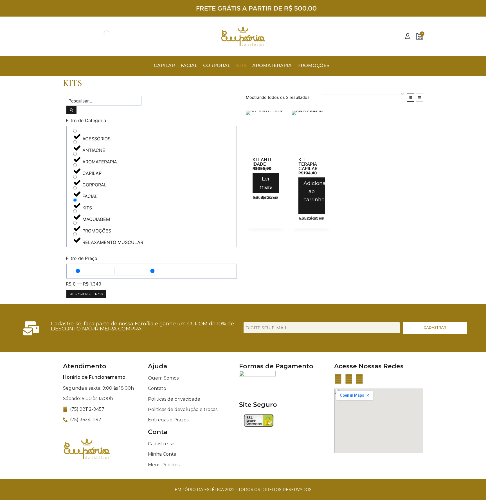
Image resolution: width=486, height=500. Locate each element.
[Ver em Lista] (419, 97)
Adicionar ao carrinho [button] (314, 191)
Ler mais (266, 183)
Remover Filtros (86, 294)
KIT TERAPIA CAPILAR (308, 164)
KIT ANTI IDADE (262, 162)
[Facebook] (338, 379)
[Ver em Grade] (410, 97)
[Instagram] (349, 379)
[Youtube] (359, 379)
